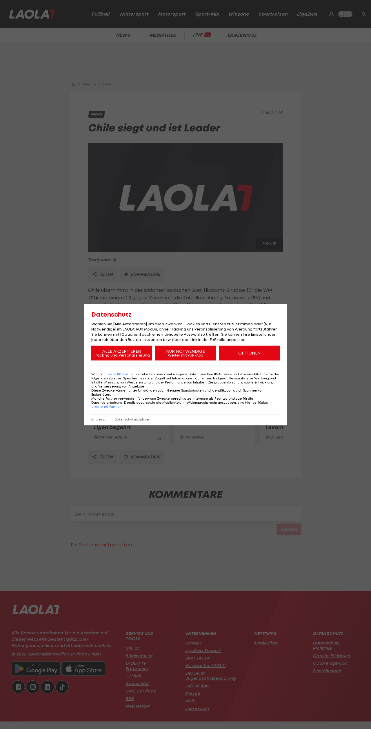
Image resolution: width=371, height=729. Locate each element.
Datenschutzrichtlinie (131, 419)
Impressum (100, 419)
